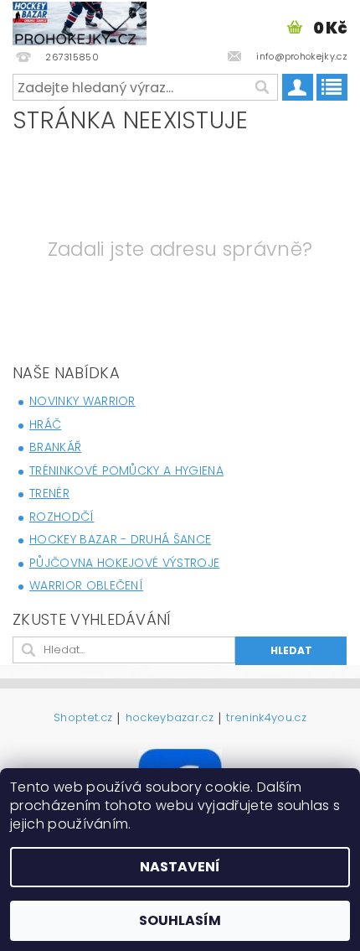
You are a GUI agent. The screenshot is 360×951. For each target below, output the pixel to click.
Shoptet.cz (83, 718)
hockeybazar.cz (169, 718)
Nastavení (180, 866)
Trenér (49, 493)
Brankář (55, 447)
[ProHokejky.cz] (80, 22)
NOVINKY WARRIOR (82, 400)
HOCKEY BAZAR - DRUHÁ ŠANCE (120, 539)
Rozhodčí (62, 516)
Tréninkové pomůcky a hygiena (126, 470)
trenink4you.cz (266, 718)
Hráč (45, 424)
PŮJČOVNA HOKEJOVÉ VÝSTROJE (124, 562)
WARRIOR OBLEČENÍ (86, 585)
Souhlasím (180, 920)
